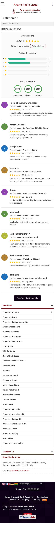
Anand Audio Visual (26, 4)
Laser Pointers (9, 399)
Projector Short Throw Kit (14, 424)
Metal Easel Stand (11, 385)
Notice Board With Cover (14, 361)
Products (7, 305)
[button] (31, 10)
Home (5, 23)
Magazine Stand (10, 375)
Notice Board (9, 365)
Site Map (36, 499)
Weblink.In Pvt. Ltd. (30, 509)
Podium (6, 370)
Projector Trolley (10, 433)
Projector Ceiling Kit (12, 419)
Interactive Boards (11, 394)
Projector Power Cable (13, 443)
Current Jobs (42, 497)
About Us (17, 497)
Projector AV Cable (11, 409)
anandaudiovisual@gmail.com (28, 12)
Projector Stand (10, 317)
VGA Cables (8, 438)
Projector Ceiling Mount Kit (15, 322)
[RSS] (44, 499)
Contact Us (14, 499)
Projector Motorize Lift (13, 414)
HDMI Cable (8, 404)
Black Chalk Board (11, 356)
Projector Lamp (10, 428)
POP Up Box (8, 346)
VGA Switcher (9, 351)
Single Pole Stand (11, 390)
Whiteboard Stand (11, 331)
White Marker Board (12, 336)
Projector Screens (11, 312)
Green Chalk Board (11, 327)
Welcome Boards (10, 380)
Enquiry (25, 499)
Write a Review (38, 46)
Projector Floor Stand (12, 341)
